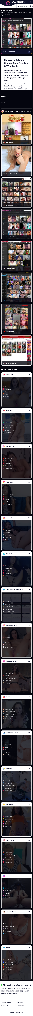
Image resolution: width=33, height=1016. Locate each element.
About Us (20, 1002)
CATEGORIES (23, 6)
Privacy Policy (5, 1005)
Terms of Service (6, 1002)
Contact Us (21, 1005)
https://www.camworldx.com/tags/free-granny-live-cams (16, 14)
